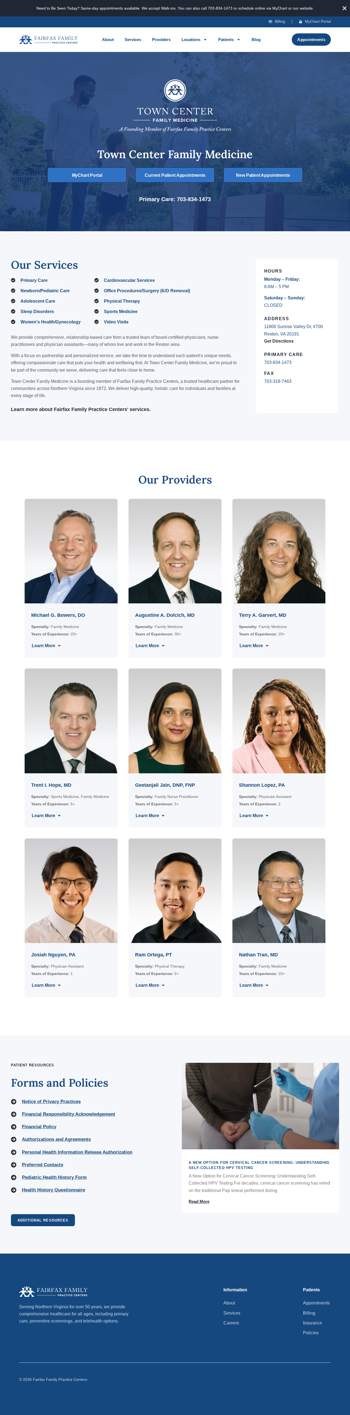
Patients (226, 39)
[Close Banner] (344, 8)
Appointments (316, 1303)
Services (133, 39)
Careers (231, 1323)
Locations (191, 39)
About (108, 39)
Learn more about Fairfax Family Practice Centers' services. (81, 409)
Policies (311, 1332)
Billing (309, 1313)
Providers (161, 39)
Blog (256, 39)
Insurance (312, 1323)
